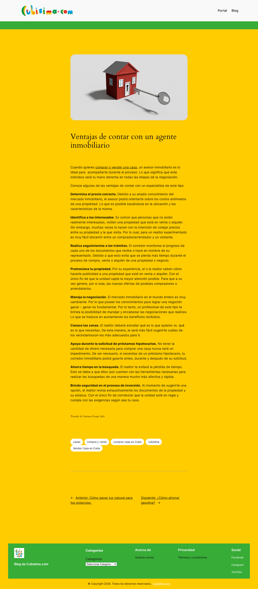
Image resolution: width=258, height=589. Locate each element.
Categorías (94, 559)
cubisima (153, 441)
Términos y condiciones (192, 557)
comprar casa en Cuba (127, 441)
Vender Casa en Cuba (86, 448)
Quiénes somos (144, 557)
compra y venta (97, 441)
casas (76, 441)
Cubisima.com (161, 583)
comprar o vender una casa (116, 167)
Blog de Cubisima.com (31, 564)
